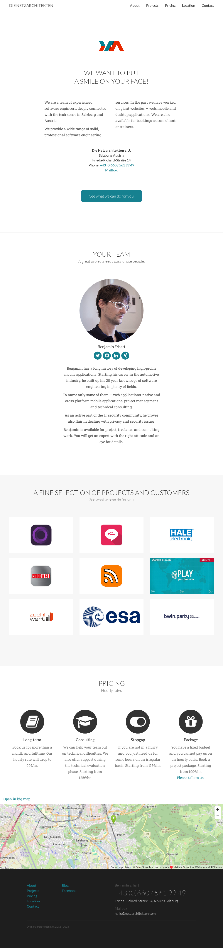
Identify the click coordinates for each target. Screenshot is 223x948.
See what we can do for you (111, 196)
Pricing (170, 5)
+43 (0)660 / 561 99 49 (117, 165)
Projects (152, 5)
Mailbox (111, 170)
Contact (208, 5)
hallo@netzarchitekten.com (135, 913)
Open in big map (16, 799)
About (135, 5)
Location (188, 5)
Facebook (69, 890)
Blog (65, 885)
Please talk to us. (190, 777)
